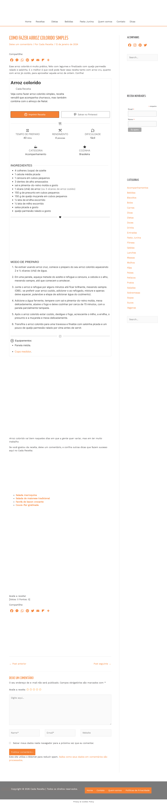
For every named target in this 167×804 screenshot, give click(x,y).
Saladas (131, 287)
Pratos (130, 282)
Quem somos (105, 21)
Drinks (130, 227)
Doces (130, 222)
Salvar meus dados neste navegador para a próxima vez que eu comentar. (53, 743)
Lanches (131, 252)
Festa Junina (87, 21)
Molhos (131, 262)
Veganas (131, 307)
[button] (141, 21)
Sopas (130, 297)
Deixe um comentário (20, 44)
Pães (129, 267)
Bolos (130, 202)
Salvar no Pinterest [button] (87, 114)
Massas (131, 257)
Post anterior (17, 663)
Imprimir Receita (36, 114)
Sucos (130, 302)
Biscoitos (131, 197)
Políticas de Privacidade (138, 790)
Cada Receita (107, 7)
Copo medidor (23, 351)
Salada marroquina (26, 495)
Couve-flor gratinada (27, 505)
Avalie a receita (17, 689)
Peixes (130, 272)
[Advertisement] (62, 238)
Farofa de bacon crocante (30, 501)
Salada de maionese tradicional (33, 498)
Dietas (54, 21)
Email (131, 109)
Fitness (131, 242)
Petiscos (131, 277)
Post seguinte (102, 663)
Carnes (130, 207)
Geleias (131, 247)
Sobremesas (133, 292)
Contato (121, 21)
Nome (131, 119)
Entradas (132, 232)
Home (28, 21)
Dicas (132, 21)
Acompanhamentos (137, 187)
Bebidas (69, 21)
